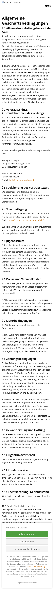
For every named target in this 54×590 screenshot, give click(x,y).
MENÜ (47, 6)
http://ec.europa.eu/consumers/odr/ (26, 220)
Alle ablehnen (27, 541)
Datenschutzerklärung (36, 566)
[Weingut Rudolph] (18, 2)
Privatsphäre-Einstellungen (27, 548)
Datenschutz (32, 582)
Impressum (21, 582)
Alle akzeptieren (27, 534)
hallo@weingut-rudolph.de (22, 180)
